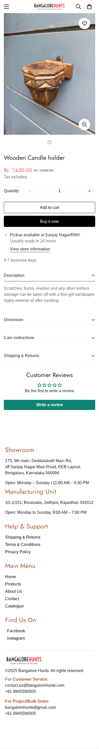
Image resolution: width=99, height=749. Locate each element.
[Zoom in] (84, 124)
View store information (30, 249)
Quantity (11, 191)
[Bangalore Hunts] (49, 6)
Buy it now (49, 221)
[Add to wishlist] (84, 23)
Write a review (49, 405)
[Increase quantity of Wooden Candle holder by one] (89, 190)
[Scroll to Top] (90, 722)
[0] (89, 6)
